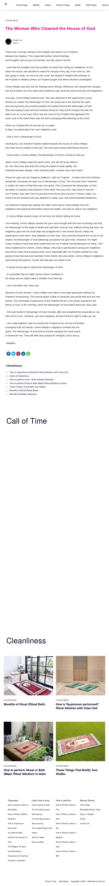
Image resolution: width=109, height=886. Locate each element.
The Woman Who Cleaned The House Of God (17, 837)
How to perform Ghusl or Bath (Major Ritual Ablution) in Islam (38, 383)
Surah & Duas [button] (63, 4)
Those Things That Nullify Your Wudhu (28, 387)
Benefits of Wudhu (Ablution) (23, 394)
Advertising (63, 881)
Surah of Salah (38, 837)
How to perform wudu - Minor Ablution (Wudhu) (32, 379)
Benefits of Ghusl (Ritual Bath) (24, 390)
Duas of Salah (38, 842)
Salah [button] (78, 4)
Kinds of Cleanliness (19, 376)
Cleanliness (11, 21)
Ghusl (48, 4)
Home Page (22, 4)
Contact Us (84, 823)
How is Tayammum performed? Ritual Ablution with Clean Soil (39, 372)
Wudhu (36, 4)
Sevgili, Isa (17, 40)
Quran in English (87, 814)
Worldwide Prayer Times (90, 809)
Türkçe (83, 818)
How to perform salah (41, 805)
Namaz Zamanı (98, 881)
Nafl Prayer (91, 4)
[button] (22, 4)
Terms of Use (50, 881)
